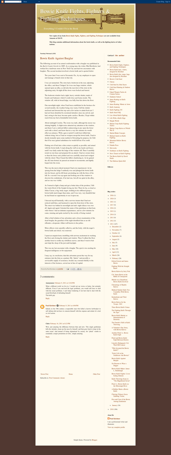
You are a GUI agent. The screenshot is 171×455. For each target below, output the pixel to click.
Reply (48, 298)
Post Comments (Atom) (57, 378)
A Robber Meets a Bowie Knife (120, 390)
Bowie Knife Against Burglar (56, 58)
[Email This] (72, 269)
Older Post (96, 374)
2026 (112, 195)
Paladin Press (114, 145)
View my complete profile (116, 427)
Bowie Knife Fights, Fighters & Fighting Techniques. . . (75, 14)
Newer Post (44, 374)
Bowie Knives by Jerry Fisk (121, 271)
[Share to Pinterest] (80, 269)
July (113, 242)
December (115, 226)
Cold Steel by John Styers (118, 84)
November (115, 230)
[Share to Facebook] (78, 269)
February (115, 258)
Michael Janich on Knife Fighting (118, 137)
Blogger (94, 440)
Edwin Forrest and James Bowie (120, 262)
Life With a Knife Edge (117, 118)
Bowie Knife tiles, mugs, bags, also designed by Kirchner (120, 75)
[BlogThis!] (74, 269)
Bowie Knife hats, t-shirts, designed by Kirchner (118, 70)
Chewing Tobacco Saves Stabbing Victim (120, 395)
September (116, 236)
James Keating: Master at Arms (120, 104)
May (114, 249)
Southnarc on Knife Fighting (119, 151)
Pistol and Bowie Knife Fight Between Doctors (120, 339)
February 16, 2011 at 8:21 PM (60, 323)
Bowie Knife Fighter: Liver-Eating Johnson (121, 375)
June (114, 246)
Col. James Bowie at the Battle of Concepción (119, 275)
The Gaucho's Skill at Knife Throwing (121, 323)
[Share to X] (76, 269)
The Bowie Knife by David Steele (119, 157)
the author (119, 55)
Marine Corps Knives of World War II (120, 129)
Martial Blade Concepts (117, 133)
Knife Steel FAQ (115, 112)
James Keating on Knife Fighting (117, 100)
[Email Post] (67, 269)
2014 (112, 214)
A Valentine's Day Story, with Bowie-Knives (120, 328)
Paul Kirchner (51, 305)
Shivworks (113, 148)
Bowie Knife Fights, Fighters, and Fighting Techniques (119, 66)
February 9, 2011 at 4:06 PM (68, 305)
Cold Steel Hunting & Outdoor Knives (120, 88)
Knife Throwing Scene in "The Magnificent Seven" (121, 380)
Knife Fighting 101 (116, 110)
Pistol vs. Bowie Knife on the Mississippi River (120, 385)
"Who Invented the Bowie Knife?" (120, 349)
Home (71, 374)
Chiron (112, 82)
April (114, 252)
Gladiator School (115, 97)
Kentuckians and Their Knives (119, 298)
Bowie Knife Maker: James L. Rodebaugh (120, 369)
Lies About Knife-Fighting (118, 115)
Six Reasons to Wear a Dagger (119, 364)
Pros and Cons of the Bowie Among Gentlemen (121, 400)
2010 (112, 409)
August (114, 239)
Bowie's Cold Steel (116, 79)
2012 (112, 221)
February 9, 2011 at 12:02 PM (65, 283)
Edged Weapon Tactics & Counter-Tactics (118, 93)
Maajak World (114, 121)
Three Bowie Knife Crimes (120, 307)
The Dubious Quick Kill (118, 161)
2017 (112, 205)
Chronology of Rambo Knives (119, 286)
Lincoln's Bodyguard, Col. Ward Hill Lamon (120, 344)
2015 (112, 211)
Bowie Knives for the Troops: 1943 (119, 303)
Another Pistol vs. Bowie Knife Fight (120, 334)
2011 (112, 224)
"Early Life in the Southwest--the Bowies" (120, 354)
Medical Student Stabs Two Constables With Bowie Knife (121, 292)
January (115, 405)
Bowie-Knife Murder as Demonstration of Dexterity (119, 317)
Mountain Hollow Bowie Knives (118, 141)
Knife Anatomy (115, 107)
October (115, 233)
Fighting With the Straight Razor (120, 267)
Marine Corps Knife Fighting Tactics (119, 124)
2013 (112, 217)
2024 (112, 198)
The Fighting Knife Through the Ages (121, 311)
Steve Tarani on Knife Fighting (120, 153)
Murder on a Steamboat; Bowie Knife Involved (120, 281)
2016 (112, 208)
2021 (112, 202)
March (114, 255)
